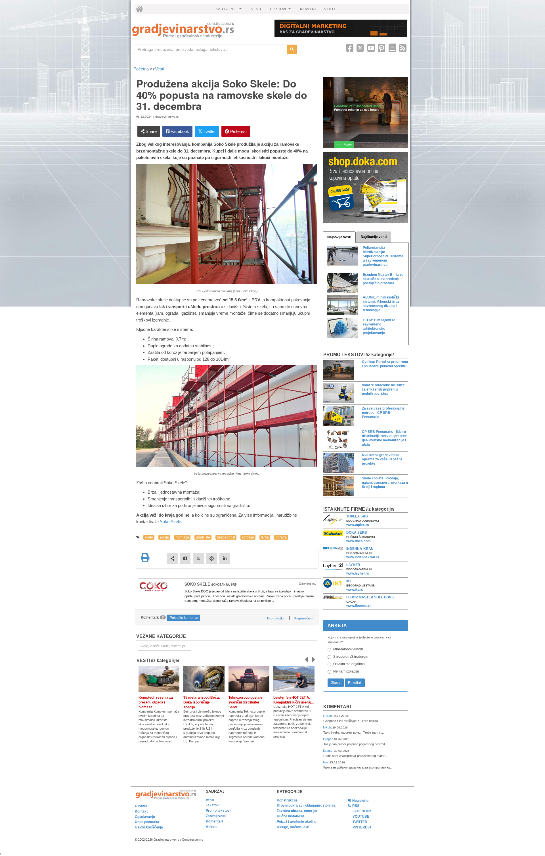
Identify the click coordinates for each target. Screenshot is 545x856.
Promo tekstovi (218, 811)
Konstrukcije (287, 800)
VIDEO (329, 9)
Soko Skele (170, 521)
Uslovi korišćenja (149, 827)
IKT (349, 581)
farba (265, 537)
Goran (328, 715)
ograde (281, 537)
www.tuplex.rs (357, 525)
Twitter (209, 131)
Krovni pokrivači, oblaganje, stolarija (306, 805)
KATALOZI (308, 9)
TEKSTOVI (280, 10)
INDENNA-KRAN (360, 549)
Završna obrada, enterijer (297, 811)
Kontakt (141, 811)
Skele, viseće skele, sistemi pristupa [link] (165, 646)
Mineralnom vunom (348, 649)
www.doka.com (358, 541)
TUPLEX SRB (357, 516)
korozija (248, 537)
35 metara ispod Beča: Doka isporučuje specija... (201, 702)
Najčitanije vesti (374, 237)
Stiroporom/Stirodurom (350, 657)
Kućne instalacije (291, 816)
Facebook (179, 131)
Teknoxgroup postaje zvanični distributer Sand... (245, 702)
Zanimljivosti (216, 816)
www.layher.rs (357, 573)
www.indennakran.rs (362, 557)
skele (149, 537)
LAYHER (353, 565)
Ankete (211, 827)
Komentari (337, 706)
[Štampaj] (145, 557)
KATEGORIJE (229, 10)
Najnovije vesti (339, 237)
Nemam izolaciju (346, 671)
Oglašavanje (145, 817)
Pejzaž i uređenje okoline (296, 822)
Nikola (327, 727)
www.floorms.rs (359, 606)
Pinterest (238, 131)
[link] (199, 30)
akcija (164, 537)
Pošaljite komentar (184, 618)
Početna (141, 68)
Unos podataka (147, 822)
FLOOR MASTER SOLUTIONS (370, 597)
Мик (326, 762)
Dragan (328, 739)
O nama (141, 806)
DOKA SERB (356, 533)
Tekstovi (212, 805)
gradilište (203, 537)
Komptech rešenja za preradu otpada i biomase (156, 702)
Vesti (159, 68)
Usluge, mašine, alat (293, 827)
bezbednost (226, 537)
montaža (182, 537)
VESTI (256, 9)
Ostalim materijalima (349, 664)
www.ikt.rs (354, 590)
